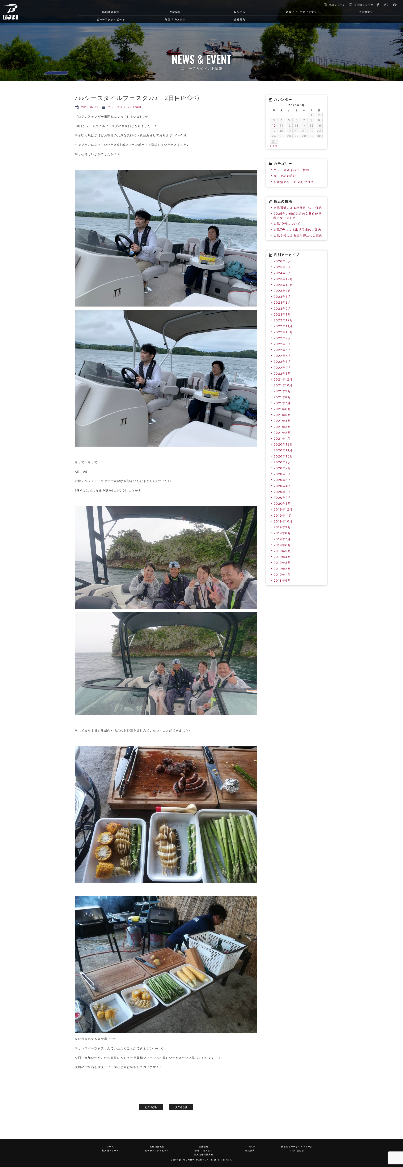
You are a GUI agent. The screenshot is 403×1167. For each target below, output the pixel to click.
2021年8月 (282, 397)
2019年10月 (283, 521)
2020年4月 (282, 486)
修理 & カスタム (175, 19)
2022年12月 (283, 320)
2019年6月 (282, 545)
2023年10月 (283, 285)
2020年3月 (282, 492)
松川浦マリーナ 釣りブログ (294, 182)
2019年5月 (282, 551)
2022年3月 (282, 361)
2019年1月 (282, 574)
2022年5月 (282, 350)
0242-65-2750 (394, 5)
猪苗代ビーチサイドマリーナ (304, 12)
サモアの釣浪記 (285, 176)
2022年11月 (283, 326)
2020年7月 (282, 468)
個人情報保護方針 (203, 1154)
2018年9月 (282, 580)
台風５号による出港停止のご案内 (298, 235)
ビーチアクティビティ (111, 19)
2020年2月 (282, 497)
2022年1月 (282, 373)
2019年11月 (283, 515)
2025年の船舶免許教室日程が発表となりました (297, 215)
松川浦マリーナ (369, 12)
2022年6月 (282, 344)
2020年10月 (283, 456)
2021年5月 (282, 415)
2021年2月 (282, 432)
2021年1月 (282, 438)
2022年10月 (283, 332)
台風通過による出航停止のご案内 (298, 207)
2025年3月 (282, 267)
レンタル (239, 12)
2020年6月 (282, 474)
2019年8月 (282, 533)
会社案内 (239, 19)
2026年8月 (282, 261)
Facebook (378, 5)
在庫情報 (175, 12)
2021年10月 (283, 385)
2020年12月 (283, 444)
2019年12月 (283, 509)
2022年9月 (282, 338)
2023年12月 (283, 279)
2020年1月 (282, 503)
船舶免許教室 (110, 12)
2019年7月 (282, 539)
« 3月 (273, 145)
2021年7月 (282, 403)
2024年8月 (282, 273)
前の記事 (150, 1107)
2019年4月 (282, 557)
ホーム (110, 1146)
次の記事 (181, 1107)
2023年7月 (282, 290)
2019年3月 (282, 562)
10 (274, 125)
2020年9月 (282, 462)
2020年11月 (283, 450)
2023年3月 (282, 302)
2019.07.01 (89, 107)
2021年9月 (282, 391)
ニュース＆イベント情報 (124, 107)
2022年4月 (282, 355)
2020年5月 (282, 480)
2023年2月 (282, 308)
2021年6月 (282, 409)
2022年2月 (282, 367)
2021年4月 (282, 420)
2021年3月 (282, 427)
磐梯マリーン (32, 11)
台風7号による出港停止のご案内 (297, 229)
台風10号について (287, 223)
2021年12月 (283, 379)
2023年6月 (282, 296)
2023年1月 (282, 314)
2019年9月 (282, 527)
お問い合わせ (386, 5)
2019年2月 (282, 569)
